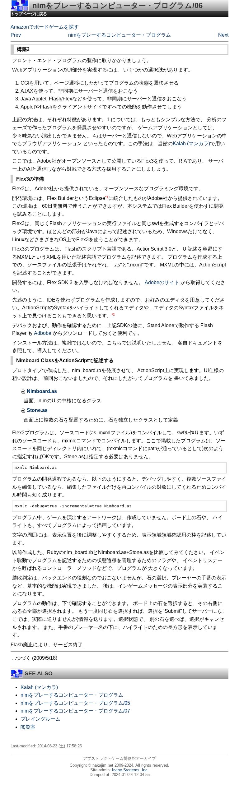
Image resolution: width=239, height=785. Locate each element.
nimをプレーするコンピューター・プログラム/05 (75, 703)
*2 (113, 314)
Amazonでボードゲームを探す (45, 27)
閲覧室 (28, 727)
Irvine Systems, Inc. (130, 770)
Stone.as (37, 410)
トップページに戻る (29, 14)
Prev (16, 35)
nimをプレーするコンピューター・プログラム (119, 35)
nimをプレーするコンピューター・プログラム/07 (75, 710)
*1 (106, 196)
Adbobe (42, 333)
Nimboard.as (42, 391)
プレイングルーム (40, 719)
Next (223, 35)
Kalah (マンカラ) (191, 143)
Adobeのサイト (162, 282)
